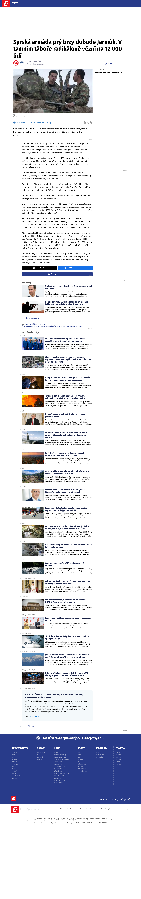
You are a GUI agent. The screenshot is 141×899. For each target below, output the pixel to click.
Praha (56, 752)
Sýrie (26, 324)
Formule (80, 762)
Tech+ (98, 752)
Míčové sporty (82, 764)
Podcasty (40, 759)
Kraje (57, 748)
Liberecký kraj (58, 778)
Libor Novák (34, 716)
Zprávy (118, 752)
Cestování (99, 757)
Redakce (73, 809)
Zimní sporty (82, 769)
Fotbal (80, 755)
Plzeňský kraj (58, 769)
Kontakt (80, 809)
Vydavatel (87, 809)
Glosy (39, 755)
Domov (14, 752)
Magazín (14, 771)
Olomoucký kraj (59, 766)
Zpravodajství (20, 748)
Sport (14, 757)
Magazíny (101, 748)
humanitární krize (76, 326)
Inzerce (94, 809)
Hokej (79, 752)
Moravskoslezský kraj (61, 759)
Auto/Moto (100, 755)
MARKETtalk (16, 773)
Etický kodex (64, 809)
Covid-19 (15, 778)
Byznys (14, 759)
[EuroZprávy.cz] (7, 3)
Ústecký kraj (58, 762)
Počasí (14, 766)
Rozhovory (41, 752)
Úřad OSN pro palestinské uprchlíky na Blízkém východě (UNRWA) (45, 326)
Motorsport (82, 759)
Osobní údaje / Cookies (106, 809)
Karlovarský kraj (60, 780)
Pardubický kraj (59, 776)
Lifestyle (119, 757)
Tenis (79, 757)
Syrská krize (33, 324)
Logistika (15, 764)
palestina (42, 324)
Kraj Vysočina (58, 783)
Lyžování (80, 766)
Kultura (14, 762)
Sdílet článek (110, 64)
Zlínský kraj (58, 771)
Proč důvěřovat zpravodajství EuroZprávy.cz (35, 122)
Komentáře (40, 757)
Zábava (118, 762)
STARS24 (120, 748)
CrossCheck (16, 776)
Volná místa (120, 809)
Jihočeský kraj (58, 764)
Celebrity (119, 755)
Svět (15, 3)
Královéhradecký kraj (61, 773)
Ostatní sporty (83, 771)
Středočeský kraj (60, 755)
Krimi (13, 769)
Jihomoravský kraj (60, 757)
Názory (41, 748)
